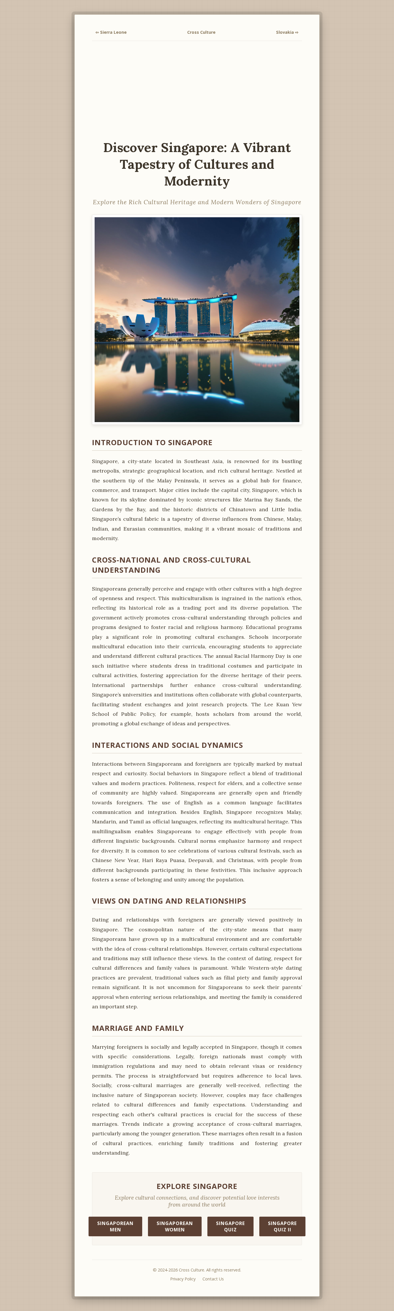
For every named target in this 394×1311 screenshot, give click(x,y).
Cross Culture (201, 32)
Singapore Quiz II (282, 1226)
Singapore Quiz (230, 1226)
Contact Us (213, 1279)
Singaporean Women (175, 1226)
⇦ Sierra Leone (111, 32)
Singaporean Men (115, 1226)
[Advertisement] (197, 90)
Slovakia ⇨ (287, 32)
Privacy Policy (183, 1279)
